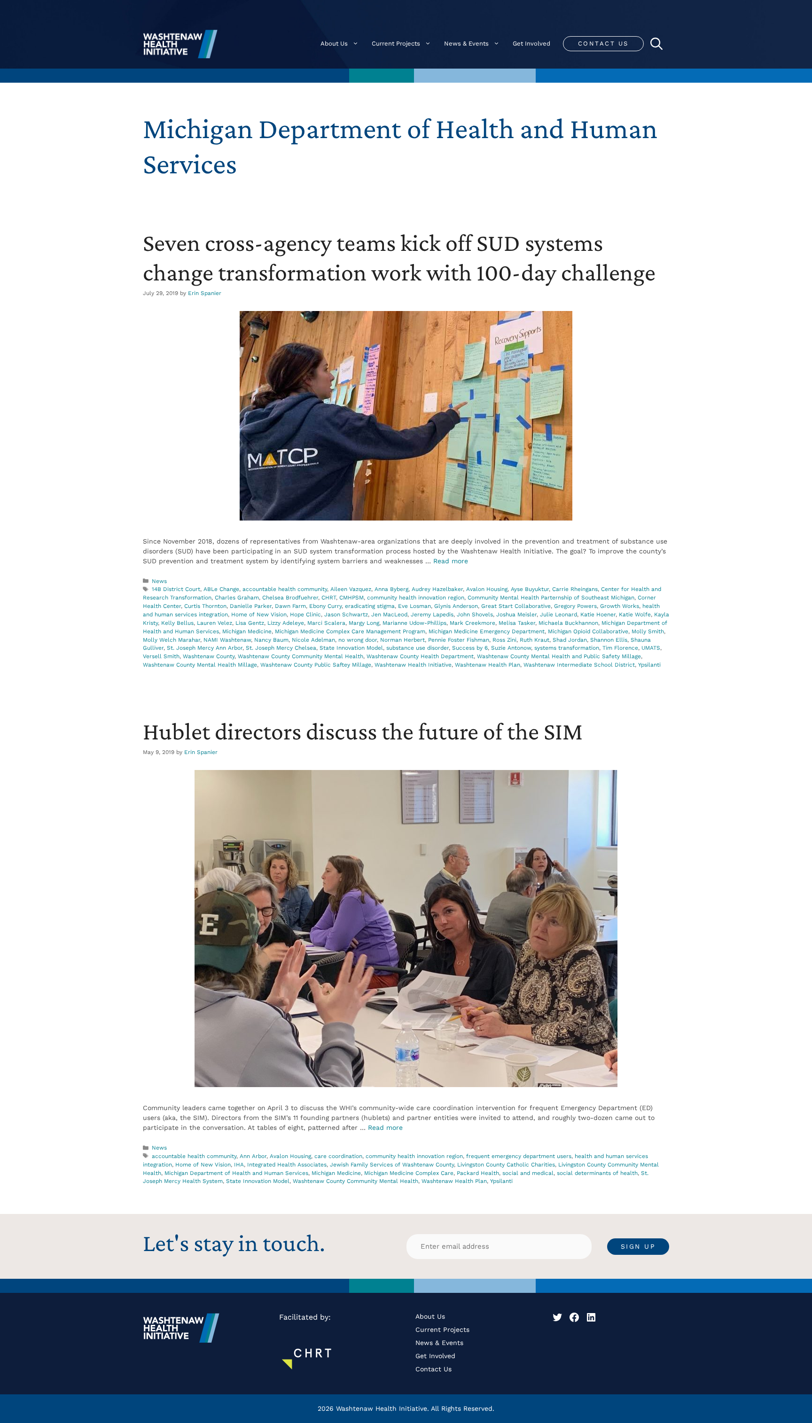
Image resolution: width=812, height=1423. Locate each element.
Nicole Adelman (313, 640)
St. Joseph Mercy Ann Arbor (204, 648)
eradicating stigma (370, 606)
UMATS (650, 648)
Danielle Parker (251, 606)
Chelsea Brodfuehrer (290, 597)
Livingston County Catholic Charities (506, 1164)
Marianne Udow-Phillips (414, 623)
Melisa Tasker (517, 623)
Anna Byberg (391, 589)
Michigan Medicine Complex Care (408, 1173)
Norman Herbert (402, 640)
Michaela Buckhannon (568, 623)
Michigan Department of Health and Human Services (236, 1173)
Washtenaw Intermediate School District (579, 664)
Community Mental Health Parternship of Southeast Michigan (551, 597)
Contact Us (603, 43)
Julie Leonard (558, 614)
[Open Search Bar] (656, 43)
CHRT (328, 597)
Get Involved (531, 43)
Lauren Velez (214, 623)
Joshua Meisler (516, 614)
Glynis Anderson (456, 606)
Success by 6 (470, 648)
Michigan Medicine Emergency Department (487, 631)
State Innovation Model (351, 648)
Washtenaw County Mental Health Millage (200, 664)
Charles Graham (237, 597)
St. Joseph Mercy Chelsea (281, 648)
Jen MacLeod (389, 614)
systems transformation (566, 648)
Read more (450, 561)
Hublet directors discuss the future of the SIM (363, 731)
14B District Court (176, 589)
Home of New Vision (259, 614)
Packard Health (478, 1173)
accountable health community (284, 589)
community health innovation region (415, 597)
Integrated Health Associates (287, 1164)
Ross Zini (504, 640)
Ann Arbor (253, 1156)
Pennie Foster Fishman (458, 640)
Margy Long (364, 623)
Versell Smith (161, 656)
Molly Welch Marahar (171, 640)
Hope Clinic (305, 614)
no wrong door (357, 640)
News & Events (466, 43)
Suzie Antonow (511, 648)
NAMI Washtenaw (227, 640)
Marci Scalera (326, 623)
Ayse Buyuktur (530, 589)
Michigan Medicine (247, 631)
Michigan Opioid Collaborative (588, 631)
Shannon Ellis (608, 640)
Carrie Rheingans (575, 589)
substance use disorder (417, 648)
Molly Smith (648, 631)
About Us (334, 43)
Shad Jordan (570, 640)
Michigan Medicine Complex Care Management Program (350, 631)
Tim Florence (620, 648)
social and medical (528, 1173)
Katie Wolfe (635, 614)
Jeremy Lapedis (432, 614)
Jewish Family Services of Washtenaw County (392, 1164)
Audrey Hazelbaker (437, 589)
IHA (239, 1164)
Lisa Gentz (249, 623)
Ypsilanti (649, 664)
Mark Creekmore (472, 623)
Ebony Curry (325, 606)
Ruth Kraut (534, 640)
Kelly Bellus (177, 623)
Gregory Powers (575, 606)
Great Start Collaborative (516, 606)
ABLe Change (221, 589)
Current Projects (396, 43)
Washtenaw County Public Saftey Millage (315, 664)
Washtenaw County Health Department (420, 656)
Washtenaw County (208, 656)
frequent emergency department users (518, 1156)
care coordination (338, 1156)
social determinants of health (597, 1173)
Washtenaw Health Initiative (413, 664)
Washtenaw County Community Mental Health (300, 656)
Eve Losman (414, 606)
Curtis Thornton (205, 606)
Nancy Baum (271, 640)
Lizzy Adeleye (285, 623)
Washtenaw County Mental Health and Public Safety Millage (559, 656)
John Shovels (475, 614)
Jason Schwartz (346, 614)
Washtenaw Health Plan (487, 664)
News (159, 581)
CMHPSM (351, 597)
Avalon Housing (487, 589)
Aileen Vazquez (350, 589)
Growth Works (619, 606)
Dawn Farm (290, 606)
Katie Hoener (598, 614)
